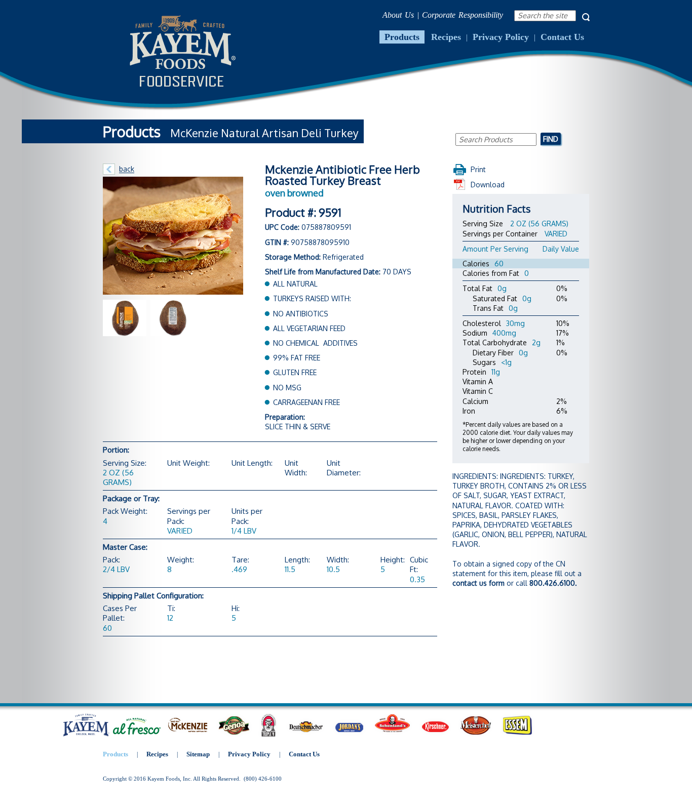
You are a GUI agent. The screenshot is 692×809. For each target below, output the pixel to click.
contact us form (478, 583)
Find (550, 138)
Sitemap (198, 754)
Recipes (446, 37)
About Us (398, 15)
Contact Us (562, 37)
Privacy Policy (501, 37)
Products (402, 37)
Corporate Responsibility (462, 15)
